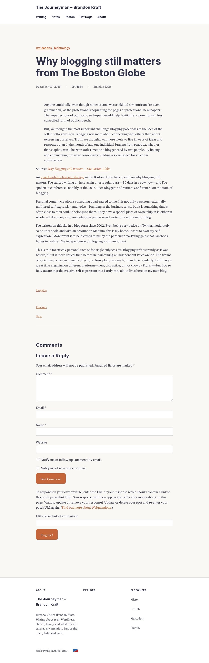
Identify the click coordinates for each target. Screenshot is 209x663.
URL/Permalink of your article (57, 515)
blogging (41, 289)
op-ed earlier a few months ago (62, 176)
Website (41, 441)
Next (39, 316)
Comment (44, 373)
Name (41, 424)
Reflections (44, 48)
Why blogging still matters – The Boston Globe (79, 168)
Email (41, 407)
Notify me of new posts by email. (64, 467)
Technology (61, 48)
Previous (41, 306)
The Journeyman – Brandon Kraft (68, 7)
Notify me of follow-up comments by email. (71, 459)
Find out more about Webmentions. (87, 506)
